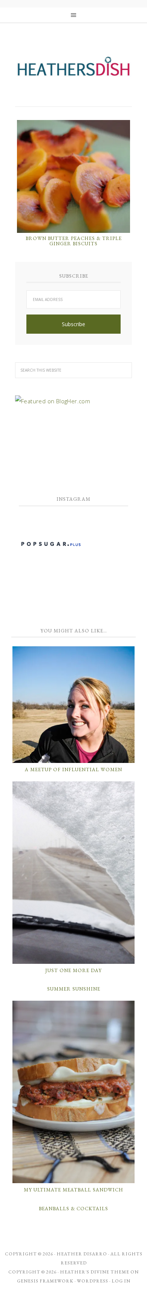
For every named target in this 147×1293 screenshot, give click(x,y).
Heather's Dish (73, 69)
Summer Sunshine (73, 989)
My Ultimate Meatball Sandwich (73, 1190)
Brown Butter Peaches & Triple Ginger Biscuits (74, 241)
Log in (121, 1281)
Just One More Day (73, 970)
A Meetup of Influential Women (73, 769)
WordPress (92, 1281)
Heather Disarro (82, 1254)
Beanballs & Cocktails (73, 1208)
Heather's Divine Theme (94, 1272)
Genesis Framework (45, 1281)
